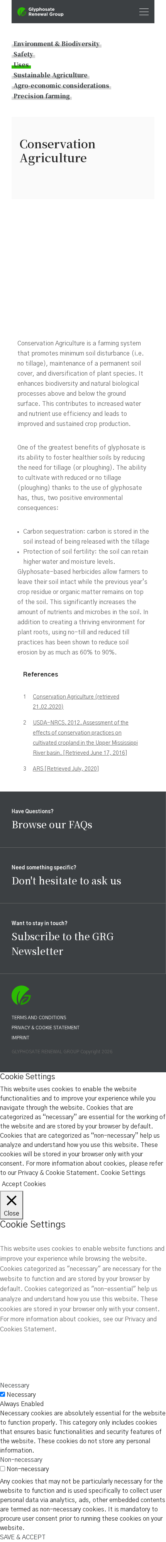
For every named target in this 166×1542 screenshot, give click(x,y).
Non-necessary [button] (21, 1460)
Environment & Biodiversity (57, 43)
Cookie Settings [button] (123, 1173)
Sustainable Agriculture (51, 75)
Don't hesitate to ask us (66, 880)
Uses (21, 64)
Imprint (20, 1037)
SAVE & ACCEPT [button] (23, 1537)
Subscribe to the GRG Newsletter (62, 943)
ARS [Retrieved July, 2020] (66, 769)
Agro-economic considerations (61, 85)
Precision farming (42, 96)
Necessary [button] (14, 1385)
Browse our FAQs (52, 824)
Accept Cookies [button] (24, 1184)
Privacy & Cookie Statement (46, 1027)
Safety (23, 54)
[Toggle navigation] (142, 11)
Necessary (21, 1395)
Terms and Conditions (39, 1017)
